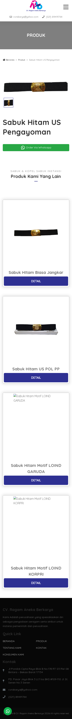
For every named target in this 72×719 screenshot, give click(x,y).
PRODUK (41, 641)
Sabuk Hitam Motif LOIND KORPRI (36, 571)
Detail (36, 281)
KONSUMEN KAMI (13, 654)
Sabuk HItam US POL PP (36, 368)
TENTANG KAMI (12, 647)
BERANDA (9, 641)
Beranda (9, 59)
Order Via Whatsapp (38, 147)
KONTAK (41, 647)
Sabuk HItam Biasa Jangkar (36, 272)
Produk (21, 59)
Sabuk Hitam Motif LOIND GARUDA (36, 468)
